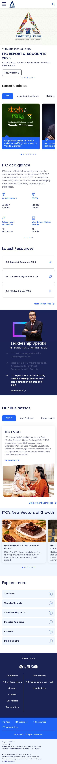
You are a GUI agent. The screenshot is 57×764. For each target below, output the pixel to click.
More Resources (42, 303)
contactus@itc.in (9, 761)
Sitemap (12, 688)
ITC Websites (22, 722)
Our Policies (12, 701)
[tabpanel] (28, 129)
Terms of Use (12, 707)
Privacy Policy (39, 675)
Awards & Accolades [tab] (28, 96)
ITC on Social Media (12, 682)
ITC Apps (6, 722)
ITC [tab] (7, 96)
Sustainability (39, 688)
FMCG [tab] (9, 418)
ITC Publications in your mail (39, 682)
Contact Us (12, 675)
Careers (12, 694)
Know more (12, 72)
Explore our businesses (41, 502)
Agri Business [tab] (26, 418)
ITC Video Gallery (10, 727)
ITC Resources (39, 722)
